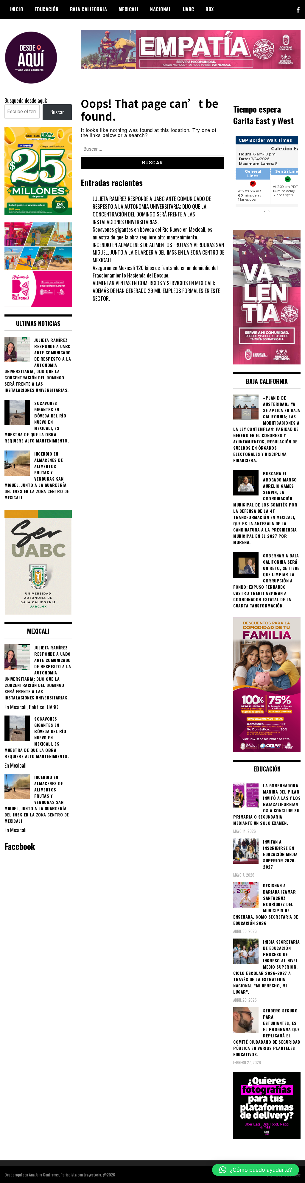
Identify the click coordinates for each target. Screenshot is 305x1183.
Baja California (88, 9)
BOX (210, 9)
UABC (188, 9)
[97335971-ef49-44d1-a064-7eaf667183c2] (191, 67)
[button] (255, 1170)
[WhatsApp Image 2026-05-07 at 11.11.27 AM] (38, 212)
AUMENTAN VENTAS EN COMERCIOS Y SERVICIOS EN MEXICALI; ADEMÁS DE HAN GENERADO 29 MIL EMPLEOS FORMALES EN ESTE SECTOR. (156, 290)
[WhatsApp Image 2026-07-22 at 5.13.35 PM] (267, 362)
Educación (47, 9)
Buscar (57, 112)
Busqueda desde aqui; (25, 100)
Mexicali (129, 9)
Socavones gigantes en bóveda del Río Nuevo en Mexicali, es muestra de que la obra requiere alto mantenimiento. (152, 233)
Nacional (160, 9)
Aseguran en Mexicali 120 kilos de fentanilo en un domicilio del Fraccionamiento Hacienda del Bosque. (155, 271)
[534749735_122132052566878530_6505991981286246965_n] (267, 1137)
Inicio (16, 9)
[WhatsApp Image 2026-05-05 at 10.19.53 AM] (38, 304)
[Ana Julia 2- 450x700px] (38, 612)
